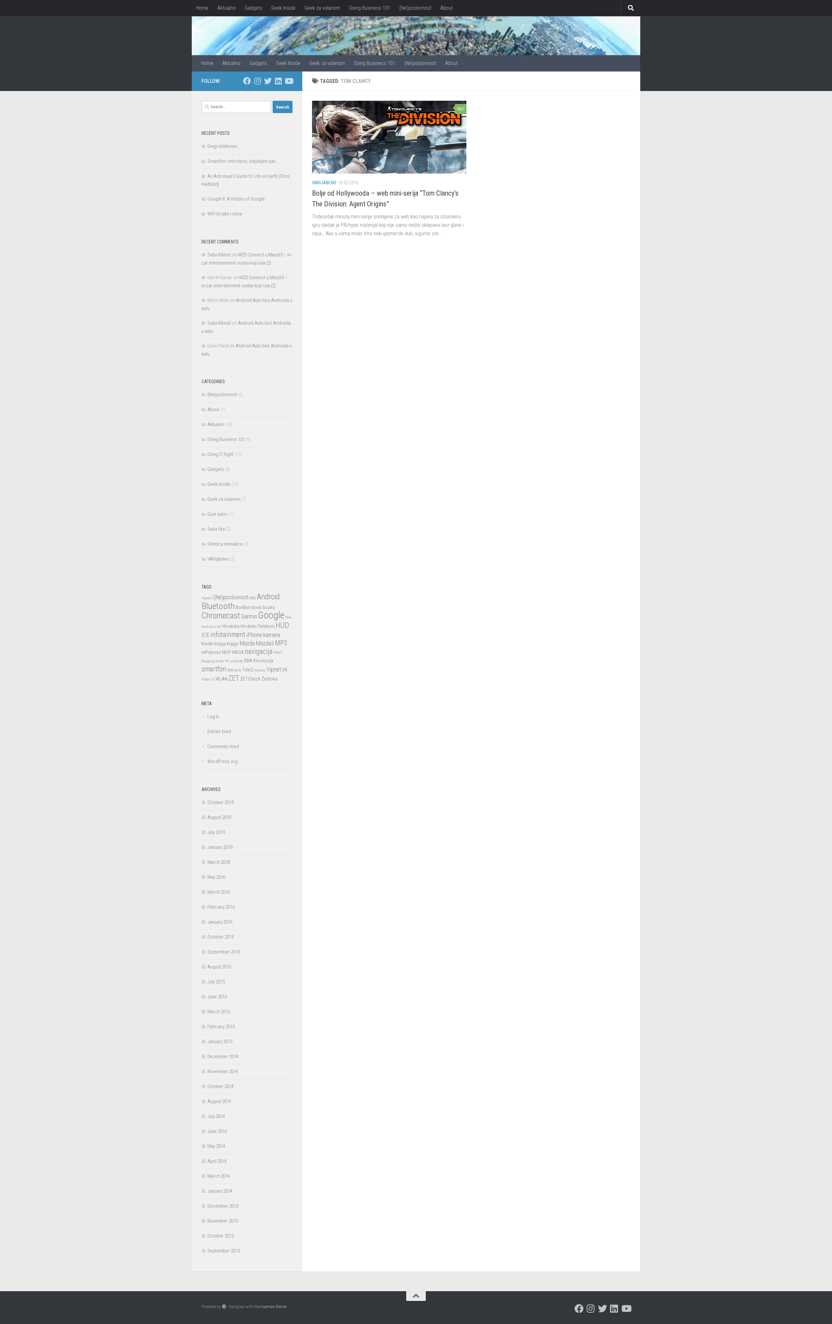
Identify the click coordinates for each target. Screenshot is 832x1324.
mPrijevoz (211, 652)
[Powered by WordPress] (224, 1307)
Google (271, 615)
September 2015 (223, 952)
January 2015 (219, 1042)
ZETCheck (250, 679)
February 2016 (221, 907)
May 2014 (216, 1146)
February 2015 (221, 1027)
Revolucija (263, 661)
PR (227, 661)
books (269, 607)
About (446, 8)
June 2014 (217, 1131)
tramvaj (260, 670)
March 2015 (218, 1012)
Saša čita (216, 529)
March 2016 (218, 892)
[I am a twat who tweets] (268, 81)
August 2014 (219, 1101)
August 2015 (219, 967)
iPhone (254, 635)
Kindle (208, 644)
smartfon (214, 669)
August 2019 (219, 817)
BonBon (243, 607)
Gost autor (217, 514)
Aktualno (226, 8)
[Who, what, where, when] (278, 81)
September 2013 (223, 1251)
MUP (226, 652)
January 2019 (219, 847)
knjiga (220, 644)
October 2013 (220, 1236)
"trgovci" (207, 598)
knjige (233, 644)
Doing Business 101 (369, 8)
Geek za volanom (322, 8)
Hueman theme (273, 1306)
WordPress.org (222, 761)
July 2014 (216, 1116)
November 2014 (222, 1071)
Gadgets (253, 8)
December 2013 (222, 1206)
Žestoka (270, 679)
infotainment (228, 634)
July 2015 (216, 982)
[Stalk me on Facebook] (247, 81)
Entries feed (219, 731)
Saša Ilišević (219, 255)
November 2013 (222, 1221)
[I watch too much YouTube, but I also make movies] (288, 81)
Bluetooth (218, 606)
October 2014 (220, 1086)
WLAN (221, 679)
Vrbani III (208, 679)
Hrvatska (231, 626)
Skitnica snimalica (224, 544)
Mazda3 (265, 643)
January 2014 (219, 1191)
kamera (271, 635)
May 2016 (216, 877)
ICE (206, 635)
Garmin (249, 616)
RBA (248, 661)
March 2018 (218, 862)
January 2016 (219, 922)
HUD (282, 625)
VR (284, 670)
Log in (213, 717)
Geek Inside (283, 8)
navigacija (259, 651)
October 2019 (220, 802)
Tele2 (248, 670)
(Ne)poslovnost (415, 8)
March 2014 (218, 1176)
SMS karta (234, 670)
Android (268, 596)
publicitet (236, 661)
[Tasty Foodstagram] (257, 81)
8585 (252, 598)
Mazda (247, 643)
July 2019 (216, 832)
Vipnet (273, 669)
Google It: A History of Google (236, 199)
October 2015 (220, 937)
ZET (233, 678)
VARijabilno (324, 182)
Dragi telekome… (223, 146)
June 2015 (217, 997)
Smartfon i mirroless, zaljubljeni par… (242, 161)
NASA (238, 652)
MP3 (281, 643)
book (257, 607)
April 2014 (217, 1161)
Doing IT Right (220, 454)
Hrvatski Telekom (257, 626)
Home (202, 8)
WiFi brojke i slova (224, 214)
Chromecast (221, 615)
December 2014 (222, 1056)
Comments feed (223, 746)
